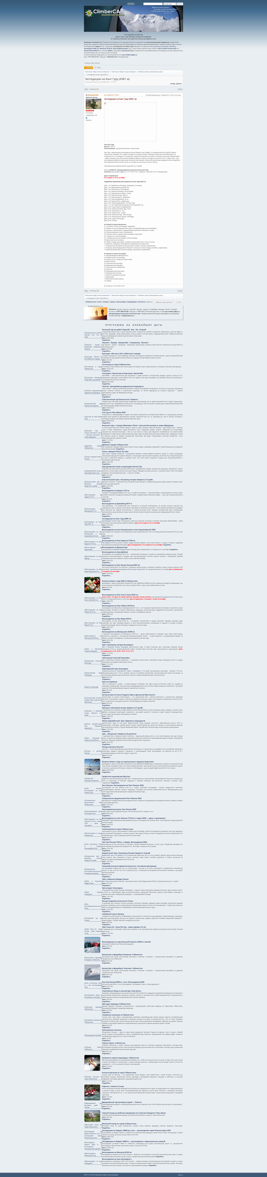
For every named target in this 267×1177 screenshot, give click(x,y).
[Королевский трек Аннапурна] (93, 675)
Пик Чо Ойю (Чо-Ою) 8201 (167, 48)
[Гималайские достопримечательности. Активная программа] (93, 873)
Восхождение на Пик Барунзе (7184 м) (118, 540)
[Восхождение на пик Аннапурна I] (93, 1163)
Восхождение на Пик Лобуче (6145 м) (118, 606)
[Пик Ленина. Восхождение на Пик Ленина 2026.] (93, 793)
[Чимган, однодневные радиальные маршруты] (93, 393)
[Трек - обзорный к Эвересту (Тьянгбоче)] (93, 740)
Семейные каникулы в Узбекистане (118, 1015)
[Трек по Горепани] (91, 687)
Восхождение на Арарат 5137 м (115, 490)
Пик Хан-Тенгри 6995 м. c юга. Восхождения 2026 (123, 982)
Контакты (141, 302)
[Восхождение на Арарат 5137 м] (93, 497)
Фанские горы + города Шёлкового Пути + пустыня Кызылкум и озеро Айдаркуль (138, 425)
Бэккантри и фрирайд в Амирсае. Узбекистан (122, 954)
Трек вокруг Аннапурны (112, 888)
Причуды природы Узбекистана (116, 1004)
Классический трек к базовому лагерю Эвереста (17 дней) (127, 479)
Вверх (86, 291)
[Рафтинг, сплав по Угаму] (92, 1100)
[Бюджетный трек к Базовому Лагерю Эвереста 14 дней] (93, 860)
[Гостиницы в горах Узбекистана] (93, 369)
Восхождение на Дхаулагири (115, 547)
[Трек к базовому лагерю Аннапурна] (93, 651)
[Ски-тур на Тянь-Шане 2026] (93, 419)
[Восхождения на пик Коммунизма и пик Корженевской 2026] (93, 536)
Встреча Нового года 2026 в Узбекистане (120, 581)
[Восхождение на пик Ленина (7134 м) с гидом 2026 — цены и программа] (93, 825)
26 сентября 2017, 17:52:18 (111, 95)
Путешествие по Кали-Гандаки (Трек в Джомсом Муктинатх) (128, 695)
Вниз (86, 89)
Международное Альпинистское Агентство (124, 314)
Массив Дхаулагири (120, 48)
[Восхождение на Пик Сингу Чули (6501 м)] (93, 600)
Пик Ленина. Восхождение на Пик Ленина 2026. (123, 785)
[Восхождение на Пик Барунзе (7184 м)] (93, 544)
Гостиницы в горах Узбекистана (116, 364)
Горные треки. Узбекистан (113, 1043)
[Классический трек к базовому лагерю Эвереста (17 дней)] (93, 486)
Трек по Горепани (109, 682)
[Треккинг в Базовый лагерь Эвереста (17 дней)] (93, 715)
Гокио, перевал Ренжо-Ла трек (115, 451)
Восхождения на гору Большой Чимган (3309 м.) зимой (126, 942)
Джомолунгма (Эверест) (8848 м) (165, 46)
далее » (179, 84)
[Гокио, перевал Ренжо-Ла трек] (93, 459)
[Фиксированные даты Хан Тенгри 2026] (93, 813)
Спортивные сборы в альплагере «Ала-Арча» (121, 991)
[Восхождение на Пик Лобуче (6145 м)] (93, 612)
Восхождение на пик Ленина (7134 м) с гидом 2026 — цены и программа (133, 818)
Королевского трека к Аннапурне (128, 671)
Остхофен (174, 309)
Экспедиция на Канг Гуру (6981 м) (116, 519)
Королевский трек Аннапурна (115, 669)
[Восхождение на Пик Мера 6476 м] (93, 625)
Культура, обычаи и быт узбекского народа (121, 353)
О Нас (99, 302)
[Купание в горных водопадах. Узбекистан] (92, 1070)
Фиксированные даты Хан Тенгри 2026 (119, 809)
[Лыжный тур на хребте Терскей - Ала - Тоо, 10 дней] (93, 337)
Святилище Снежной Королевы (116, 658)
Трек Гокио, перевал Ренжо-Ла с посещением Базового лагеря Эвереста (128, 454)
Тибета (110, 51)
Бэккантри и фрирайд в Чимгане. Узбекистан (122, 968)
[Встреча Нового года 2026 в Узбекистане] (92, 592)
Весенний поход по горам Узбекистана (119, 1124)
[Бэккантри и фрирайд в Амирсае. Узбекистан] (93, 960)
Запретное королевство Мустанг (116, 776)
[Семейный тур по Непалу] (93, 920)
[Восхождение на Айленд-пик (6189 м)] (93, 638)
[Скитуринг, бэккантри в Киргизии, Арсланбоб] (93, 380)
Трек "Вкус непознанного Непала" (113, 881)
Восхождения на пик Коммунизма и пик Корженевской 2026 (129, 529)
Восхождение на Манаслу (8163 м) (117, 1152)
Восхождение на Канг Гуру (111, 521)
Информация (132, 302)
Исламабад (153, 309)
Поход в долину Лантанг (113, 747)
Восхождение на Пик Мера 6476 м (117, 619)
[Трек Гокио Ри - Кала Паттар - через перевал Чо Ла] (93, 933)
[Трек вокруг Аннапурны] (93, 894)
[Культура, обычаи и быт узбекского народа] (93, 359)
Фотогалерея (121, 302)
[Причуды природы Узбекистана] (93, 1009)
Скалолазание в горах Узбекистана (117, 829)
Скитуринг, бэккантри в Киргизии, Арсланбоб (122, 373)
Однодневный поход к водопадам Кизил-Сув (122, 466)
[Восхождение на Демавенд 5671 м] (93, 511)
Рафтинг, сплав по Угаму (113, 1086)
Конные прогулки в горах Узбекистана (119, 1072)
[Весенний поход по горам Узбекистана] (93, 1127)
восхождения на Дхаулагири (120, 549)
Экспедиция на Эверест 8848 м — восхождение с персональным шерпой (133, 1141)
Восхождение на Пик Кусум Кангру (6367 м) (121, 565)
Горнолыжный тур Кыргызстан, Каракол (120, 399)
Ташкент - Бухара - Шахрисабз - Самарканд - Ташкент (125, 342)
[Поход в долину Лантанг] (93, 753)
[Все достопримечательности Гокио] (93, 908)
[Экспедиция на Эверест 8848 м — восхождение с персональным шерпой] (93, 1149)
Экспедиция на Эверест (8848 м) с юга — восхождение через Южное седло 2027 (136, 1130)
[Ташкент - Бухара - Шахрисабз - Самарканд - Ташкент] (93, 349)
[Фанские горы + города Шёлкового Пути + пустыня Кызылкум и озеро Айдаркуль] (93, 437)
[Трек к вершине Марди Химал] (93, 883)
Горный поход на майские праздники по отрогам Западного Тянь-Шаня (134, 1113)
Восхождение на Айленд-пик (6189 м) (118, 632)
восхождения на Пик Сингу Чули (171, 597)
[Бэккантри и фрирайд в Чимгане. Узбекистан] (92, 979)
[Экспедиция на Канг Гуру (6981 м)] (93, 524)
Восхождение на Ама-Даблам (115, 552)
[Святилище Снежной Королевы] (93, 663)
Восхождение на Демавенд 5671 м (117, 503)
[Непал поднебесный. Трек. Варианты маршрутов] (93, 728)
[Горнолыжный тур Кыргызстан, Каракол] (93, 406)
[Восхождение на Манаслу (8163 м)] (93, 1155)
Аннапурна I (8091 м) (91, 48)
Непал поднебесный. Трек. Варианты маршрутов (123, 721)
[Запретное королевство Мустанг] (93, 781)
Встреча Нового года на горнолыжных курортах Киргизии (128, 762)
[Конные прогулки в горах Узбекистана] (93, 1079)
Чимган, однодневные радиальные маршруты (123, 386)
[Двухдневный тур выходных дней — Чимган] (93, 1107)
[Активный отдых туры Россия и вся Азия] (86, 118)
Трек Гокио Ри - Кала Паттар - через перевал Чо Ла (124, 927)
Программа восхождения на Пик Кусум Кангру (125, 569)
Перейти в (149, 302)
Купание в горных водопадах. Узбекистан (120, 1058)
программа (108, 868)
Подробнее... (106, 340)
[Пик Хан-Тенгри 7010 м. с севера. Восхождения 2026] (93, 848)
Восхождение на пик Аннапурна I (116, 1159)
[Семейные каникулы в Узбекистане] (93, 1022)
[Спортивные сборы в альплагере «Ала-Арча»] (93, 997)
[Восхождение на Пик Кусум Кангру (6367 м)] (93, 571)
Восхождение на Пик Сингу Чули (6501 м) (120, 595)
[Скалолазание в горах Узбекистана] (93, 835)
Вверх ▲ (180, 1175)
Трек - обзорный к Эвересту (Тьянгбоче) (119, 734)
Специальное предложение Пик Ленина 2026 (121, 798)
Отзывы (105, 302)
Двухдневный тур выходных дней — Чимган (122, 1102)
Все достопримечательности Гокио (117, 901)
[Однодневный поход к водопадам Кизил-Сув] (93, 473)
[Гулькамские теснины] (92, 1035)
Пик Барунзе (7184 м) (109, 543)
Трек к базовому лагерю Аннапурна (117, 645)
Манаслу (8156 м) (106, 48)
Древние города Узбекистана (115, 445)
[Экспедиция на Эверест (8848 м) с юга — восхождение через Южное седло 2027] (93, 1138)
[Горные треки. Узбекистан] (93, 1049)
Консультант (93, 95)
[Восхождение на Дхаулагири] (93, 549)
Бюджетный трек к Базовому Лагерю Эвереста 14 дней (126, 853)
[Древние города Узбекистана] (93, 448)
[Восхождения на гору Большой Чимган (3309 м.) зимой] (92, 952)
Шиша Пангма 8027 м (91, 51)
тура (114, 723)
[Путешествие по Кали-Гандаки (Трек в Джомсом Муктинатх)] (93, 702)
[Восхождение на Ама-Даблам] (93, 558)
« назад (172, 84)
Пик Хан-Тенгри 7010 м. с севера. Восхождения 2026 (124, 842)
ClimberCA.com (91, 302)
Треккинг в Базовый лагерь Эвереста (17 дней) (122, 708)
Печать (180, 89)
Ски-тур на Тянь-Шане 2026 (113, 412)
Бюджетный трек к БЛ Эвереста (113, 855)
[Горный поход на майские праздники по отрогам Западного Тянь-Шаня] (92, 1121)
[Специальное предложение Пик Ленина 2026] (93, 805)
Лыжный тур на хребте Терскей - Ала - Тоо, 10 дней (124, 329)
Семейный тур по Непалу (113, 914)
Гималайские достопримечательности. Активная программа (129, 866)
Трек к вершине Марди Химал (115, 879)
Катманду (161, 309)
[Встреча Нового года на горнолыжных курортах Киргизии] (92, 774)
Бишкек (139, 309)
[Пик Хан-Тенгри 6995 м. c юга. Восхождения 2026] (93, 987)
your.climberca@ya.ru (129, 55)
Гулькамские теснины (112, 1030)
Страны (112, 302)
